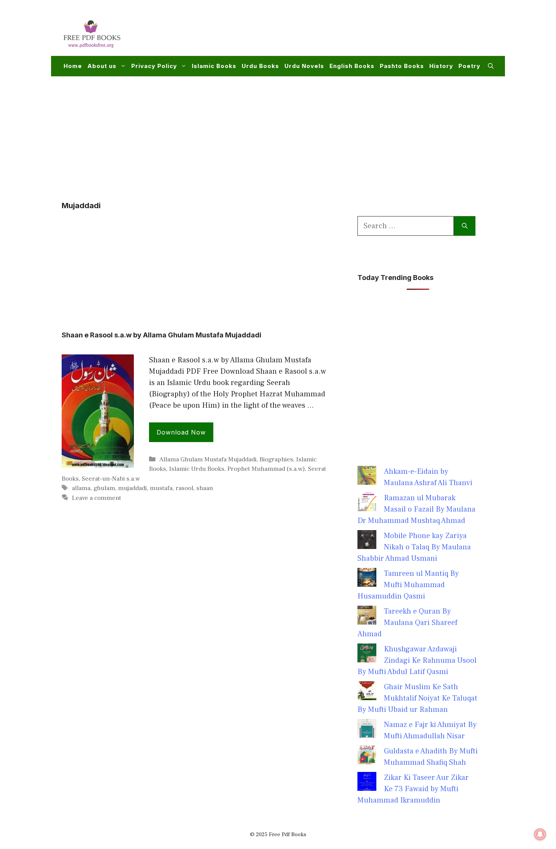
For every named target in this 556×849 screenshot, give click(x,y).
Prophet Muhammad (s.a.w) (266, 469)
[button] (490, 66)
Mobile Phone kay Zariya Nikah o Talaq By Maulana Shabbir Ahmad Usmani (414, 547)
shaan (204, 488)
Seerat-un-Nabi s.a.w (111, 479)
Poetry (469, 66)
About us (101, 66)
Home (73, 66)
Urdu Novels (304, 66)
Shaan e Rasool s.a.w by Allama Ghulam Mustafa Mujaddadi (161, 335)
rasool (184, 488)
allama (81, 488)
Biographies (276, 459)
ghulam (104, 488)
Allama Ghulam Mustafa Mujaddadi (207, 459)
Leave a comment (96, 498)
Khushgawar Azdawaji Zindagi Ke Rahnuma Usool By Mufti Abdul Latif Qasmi (417, 660)
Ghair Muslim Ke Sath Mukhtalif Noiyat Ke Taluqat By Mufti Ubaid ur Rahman (417, 698)
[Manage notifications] (540, 834)
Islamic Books (214, 66)
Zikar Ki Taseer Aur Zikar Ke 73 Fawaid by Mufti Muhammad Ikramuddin (413, 789)
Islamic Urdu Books (196, 469)
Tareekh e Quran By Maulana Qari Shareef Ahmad (407, 622)
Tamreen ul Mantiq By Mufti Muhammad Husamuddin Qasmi (408, 585)
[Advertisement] (356, 32)
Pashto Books (402, 66)
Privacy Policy (154, 66)
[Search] (464, 226)
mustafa (161, 488)
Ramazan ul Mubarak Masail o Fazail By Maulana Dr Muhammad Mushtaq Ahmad (416, 509)
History (441, 66)
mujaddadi (132, 488)
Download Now (181, 432)
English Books (351, 66)
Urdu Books (260, 66)
